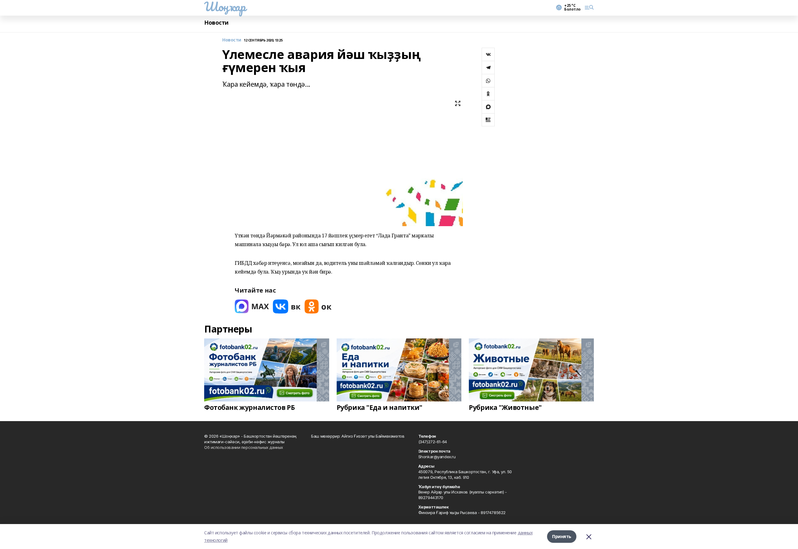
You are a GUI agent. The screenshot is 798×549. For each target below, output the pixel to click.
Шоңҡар (224, 7)
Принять (561, 536)
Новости (216, 22)
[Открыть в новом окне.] (252, 306)
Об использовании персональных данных (243, 447)
